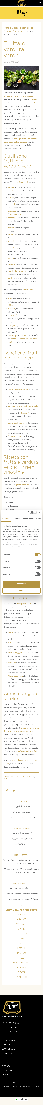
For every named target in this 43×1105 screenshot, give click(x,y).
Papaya (21, 967)
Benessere (21, 828)
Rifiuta (21, 590)
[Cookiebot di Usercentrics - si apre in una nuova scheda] (28, 512)
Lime (21, 943)
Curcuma (21, 934)
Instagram (7, 1070)
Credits (14, 1086)
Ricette (21, 801)
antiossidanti (15, 214)
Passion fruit (21, 963)
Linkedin (6, 1075)
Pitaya (21, 972)
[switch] (38, 561)
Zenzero (21, 977)
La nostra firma (10, 1023)
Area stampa (8, 1040)
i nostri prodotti (11, 1027)
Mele (21, 958)
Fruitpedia (21, 883)
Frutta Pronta (9, 1032)
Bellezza (21, 855)
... (21, 823)
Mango (21, 953)
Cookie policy (9, 1049)
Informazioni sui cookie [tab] (32, 518)
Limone (21, 948)
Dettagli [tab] (17, 518)
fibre (11, 305)
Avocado (8, 777)
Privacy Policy (9, 1053)
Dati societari (7, 1086)
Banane (21, 929)
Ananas (21, 915)
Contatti (6, 1045)
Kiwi (6, 779)
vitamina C (24, 413)
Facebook (7, 1066)
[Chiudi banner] (40, 512)
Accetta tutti (21, 584)
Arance (21, 919)
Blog (4, 1062)
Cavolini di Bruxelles (24, 777)
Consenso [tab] (6, 518)
